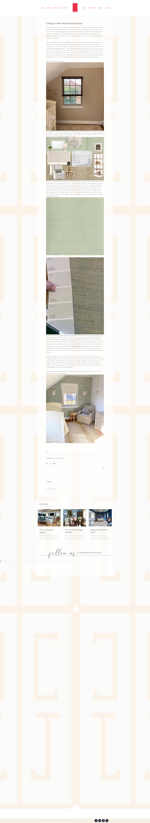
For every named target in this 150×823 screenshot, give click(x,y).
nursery (89, 454)
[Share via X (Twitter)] (50, 463)
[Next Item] (146, 689)
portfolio (61, 454)
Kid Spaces (58, 458)
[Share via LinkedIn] (54, 463)
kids (65, 454)
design (56, 454)
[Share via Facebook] (47, 463)
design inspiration (50, 454)
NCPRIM (67, 820)
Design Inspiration (50, 458)
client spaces (70, 454)
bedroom (84, 454)
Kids (63, 458)
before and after (77, 454)
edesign (93, 454)
